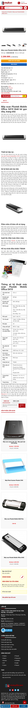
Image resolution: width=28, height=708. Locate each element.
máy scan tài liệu (6, 677)
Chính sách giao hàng (6, 642)
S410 (9, 86)
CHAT (24, 706)
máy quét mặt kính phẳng (8, 672)
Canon (4, 665)
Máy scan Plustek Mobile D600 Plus (14, 519)
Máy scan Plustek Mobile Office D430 (14, 557)
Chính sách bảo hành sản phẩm (9, 649)
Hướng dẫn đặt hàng (6, 640)
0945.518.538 (6, 706)
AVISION (17, 660)
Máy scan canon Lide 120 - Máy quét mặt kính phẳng (14, 442)
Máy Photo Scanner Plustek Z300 (14, 480)
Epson (4, 658)
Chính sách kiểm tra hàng (7, 644)
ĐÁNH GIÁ (6, 401)
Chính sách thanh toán (6, 647)
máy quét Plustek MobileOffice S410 (10, 156)
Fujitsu (4, 656)
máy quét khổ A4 (6, 675)
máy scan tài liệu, (5, 93)
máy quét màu (22, 675)
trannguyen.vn (22, 693)
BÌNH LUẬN (16, 401)
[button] (25, 702)
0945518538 (6, 577)
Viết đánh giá (22, 405)
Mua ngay (14, 64)
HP (4, 663)
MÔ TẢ (5, 100)
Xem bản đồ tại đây (9, 703)
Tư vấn (15, 706)
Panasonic (18, 658)
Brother (5, 660)
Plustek (11, 88)
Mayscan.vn (4, 394)
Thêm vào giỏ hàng (14, 61)
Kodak (16, 663)
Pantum (17, 665)
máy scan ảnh (14, 675)
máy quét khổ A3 (19, 672)
